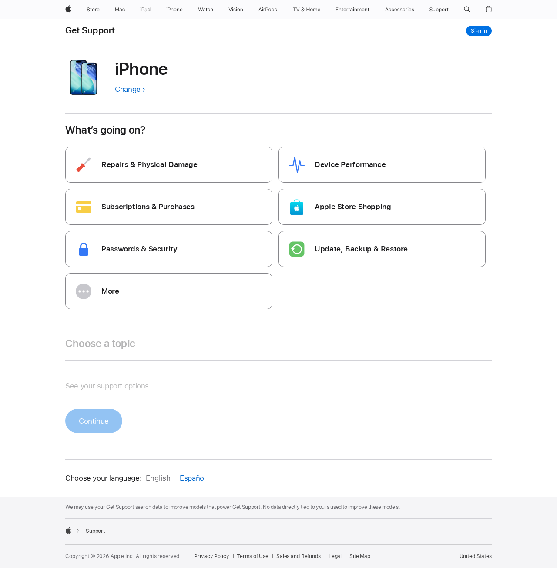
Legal (335, 556)
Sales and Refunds (298, 556)
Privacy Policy (211, 556)
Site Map (359, 556)
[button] (467, 9)
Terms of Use (252, 556)
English (158, 478)
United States (476, 556)
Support (95, 531)
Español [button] (192, 478)
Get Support (90, 30)
